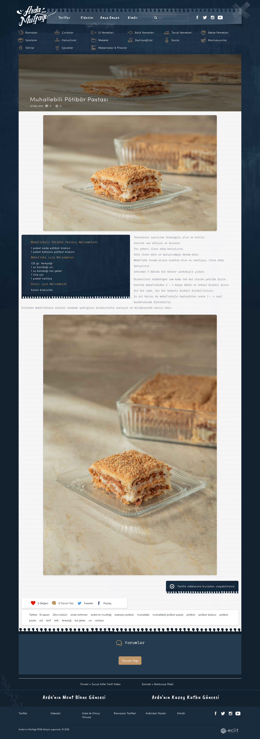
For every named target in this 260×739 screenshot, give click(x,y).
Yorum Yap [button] (130, 660)
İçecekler (67, 47)
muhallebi (143, 614)
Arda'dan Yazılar (156, 713)
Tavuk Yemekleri (181, 32)
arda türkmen (79, 614)
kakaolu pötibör (124, 614)
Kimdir (133, 17)
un (90, 620)
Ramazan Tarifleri (125, 713)
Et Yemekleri (106, 32)
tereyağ (66, 620)
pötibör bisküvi (207, 614)
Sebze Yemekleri (218, 32)
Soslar (175, 40)
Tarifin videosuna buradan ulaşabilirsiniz (205, 586)
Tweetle (88, 603)
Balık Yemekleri (144, 32)
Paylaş (107, 603)
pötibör (191, 614)
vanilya (99, 620)
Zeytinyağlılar (144, 40)
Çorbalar (68, 32)
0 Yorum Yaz (65, 603)
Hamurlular (69, 40)
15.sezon (44, 614)
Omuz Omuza (110, 17)
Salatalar (31, 40)
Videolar (87, 17)
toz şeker (80, 620)
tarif (48, 620)
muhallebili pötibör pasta (168, 614)
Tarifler (64, 17)
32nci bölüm (60, 614)
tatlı (56, 620)
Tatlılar (29, 47)
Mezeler (103, 40)
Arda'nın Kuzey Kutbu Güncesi (185, 697)
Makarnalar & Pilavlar (112, 47)
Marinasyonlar (217, 40)
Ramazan (31, 32)
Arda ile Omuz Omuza (91, 715)
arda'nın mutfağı (101, 614)
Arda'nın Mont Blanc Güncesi (74, 697)
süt (41, 620)
